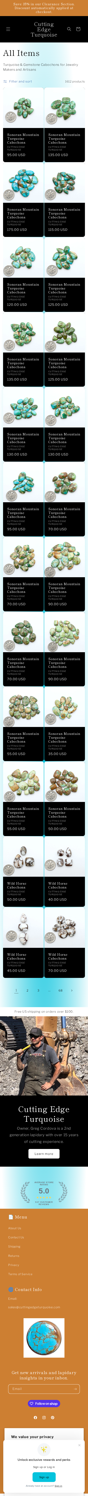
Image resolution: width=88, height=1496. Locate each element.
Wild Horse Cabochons (17, 885)
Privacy (13, 1265)
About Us (14, 1228)
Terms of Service (20, 1274)
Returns (13, 1255)
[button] (8, 29)
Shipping (14, 1246)
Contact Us (16, 1237)
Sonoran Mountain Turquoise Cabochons (23, 138)
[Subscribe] (75, 1389)
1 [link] (16, 990)
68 (60, 990)
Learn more (44, 1154)
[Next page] (71, 990)
